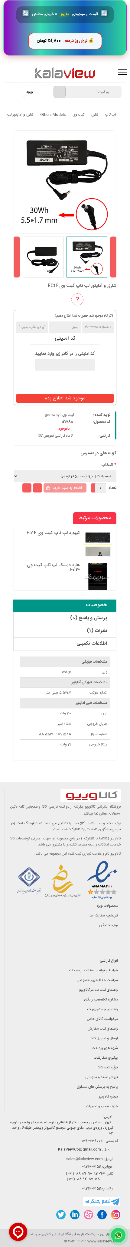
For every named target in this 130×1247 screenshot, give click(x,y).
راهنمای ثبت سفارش (103, 1029)
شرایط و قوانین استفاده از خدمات (93, 970)
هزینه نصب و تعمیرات (102, 1106)
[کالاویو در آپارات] (88, 1214)
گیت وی (78, 115)
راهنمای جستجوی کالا (102, 1009)
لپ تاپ (110, 115)
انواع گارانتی (109, 961)
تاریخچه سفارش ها (103, 916)
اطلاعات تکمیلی (91, 644)
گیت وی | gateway (59, 415)
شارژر (95, 115)
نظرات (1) (97, 631)
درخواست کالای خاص (102, 1019)
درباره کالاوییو (108, 1097)
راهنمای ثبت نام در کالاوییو (98, 990)
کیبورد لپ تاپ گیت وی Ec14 (53, 533)
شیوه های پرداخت (105, 1048)
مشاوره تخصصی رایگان (101, 1000)
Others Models (53, 115)
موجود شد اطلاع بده (65, 398)
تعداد (112, 488)
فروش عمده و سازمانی (101, 1077)
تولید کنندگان (108, 925)
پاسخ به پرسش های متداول (97, 1087)
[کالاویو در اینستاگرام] (115, 1214)
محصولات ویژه (107, 906)
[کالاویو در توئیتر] (61, 1214)
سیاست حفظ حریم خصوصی (97, 980)
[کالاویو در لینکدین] (75, 1214)
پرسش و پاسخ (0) (88, 618)
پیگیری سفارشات (106, 1058)
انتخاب (107, 465)
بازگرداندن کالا (108, 1067)
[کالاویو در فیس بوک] (102, 1214)
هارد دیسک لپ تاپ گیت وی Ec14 (53, 567)
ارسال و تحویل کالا (104, 1038)
